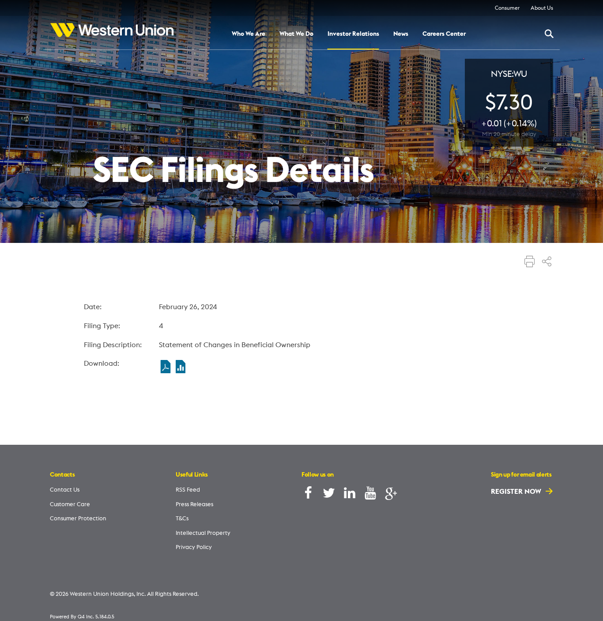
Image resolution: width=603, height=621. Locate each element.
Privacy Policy (194, 546)
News (400, 34)
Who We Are (248, 34)
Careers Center (444, 34)
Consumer (507, 7)
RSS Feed (188, 489)
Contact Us (64, 489)
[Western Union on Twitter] (328, 494)
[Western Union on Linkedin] (349, 494)
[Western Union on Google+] (391, 494)
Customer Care (70, 503)
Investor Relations (353, 34)
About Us (542, 7)
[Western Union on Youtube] (370, 494)
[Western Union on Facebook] (308, 494)
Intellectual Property (203, 532)
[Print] (529, 262)
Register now (517, 491)
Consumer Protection (78, 518)
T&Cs (182, 518)
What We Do (296, 34)
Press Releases (194, 503)
